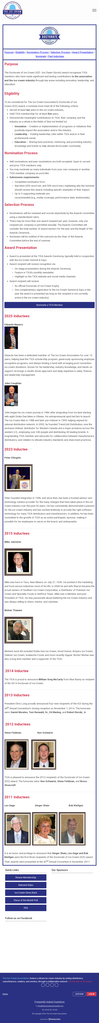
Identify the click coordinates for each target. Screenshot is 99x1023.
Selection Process (60, 52)
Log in (91, 994)
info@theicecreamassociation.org (50, 1006)
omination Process (38, 52)
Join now (79, 994)
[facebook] (43, 985)
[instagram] (56, 985)
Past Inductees (56, 56)
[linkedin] (47, 985)
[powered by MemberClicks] (49, 1019)
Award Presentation (82, 52)
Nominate (41, 56)
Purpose (9, 52)
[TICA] (13, 10)
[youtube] (52, 985)
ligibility (21, 52)
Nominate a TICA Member (49, 305)
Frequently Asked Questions (49, 1001)
